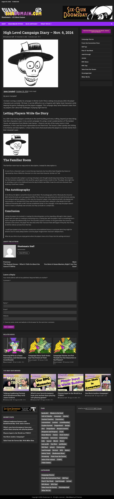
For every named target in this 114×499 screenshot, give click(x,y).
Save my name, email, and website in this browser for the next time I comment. (30, 322)
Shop (4, 24)
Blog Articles (31, 24)
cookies (55, 422)
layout (49, 441)
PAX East (45, 447)
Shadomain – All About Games (13, 17)
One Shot (54, 444)
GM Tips (84, 47)
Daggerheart (58, 425)
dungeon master (62, 428)
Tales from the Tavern (89, 69)
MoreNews (69, 497)
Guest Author (64, 435)
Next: (60, 264)
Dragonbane (51, 428)
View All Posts (23, 253)
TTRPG (59, 459)
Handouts (45, 438)
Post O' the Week (87, 50)
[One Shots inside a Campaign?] (98, 382)
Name (5, 303)
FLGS (61, 432)
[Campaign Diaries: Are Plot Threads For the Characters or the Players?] (65, 345)
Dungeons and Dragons (50, 432)
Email (5, 309)
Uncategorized (86, 73)
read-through (86, 54)
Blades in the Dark (56, 413)
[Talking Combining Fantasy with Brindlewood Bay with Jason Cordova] (16, 382)
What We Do (45, 24)
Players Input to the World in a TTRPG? (17, 433)
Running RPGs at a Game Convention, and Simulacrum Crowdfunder (14, 358)
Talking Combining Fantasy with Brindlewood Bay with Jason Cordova (14, 395)
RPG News (85, 62)
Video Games (46, 462)
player (52, 447)
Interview (53, 438)
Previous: (21, 264)
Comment (7, 280)
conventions (46, 422)
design (67, 425)
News (62, 441)
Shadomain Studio (15, 24)
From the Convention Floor (91, 43)
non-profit (45, 444)
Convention (59, 419)
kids (43, 441)
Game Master (46, 435)
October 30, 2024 (22, 91)
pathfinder (62, 444)
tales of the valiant (48, 459)
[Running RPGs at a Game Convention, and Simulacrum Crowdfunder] (15, 345)
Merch (55, 441)
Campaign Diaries (88, 39)
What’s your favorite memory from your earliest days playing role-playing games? (43, 395)
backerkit (45, 413)
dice (43, 428)
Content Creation (47, 419)
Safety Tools (46, 453)
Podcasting (60, 447)
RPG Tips (84, 66)
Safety (67, 450)
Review (55, 450)
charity (65, 416)
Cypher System (47, 425)
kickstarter (63, 438)
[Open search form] (111, 23)
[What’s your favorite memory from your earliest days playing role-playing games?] (43, 382)
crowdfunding (65, 422)
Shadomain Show (58, 453)
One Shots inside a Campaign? (96, 393)
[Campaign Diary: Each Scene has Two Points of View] (40, 345)
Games (55, 435)
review (84, 58)
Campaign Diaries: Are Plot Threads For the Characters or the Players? (64, 358)
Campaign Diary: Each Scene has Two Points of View (39, 357)
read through (46, 450)
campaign (57, 416)
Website (5, 316)
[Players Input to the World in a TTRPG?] (70, 382)
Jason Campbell (9, 91)
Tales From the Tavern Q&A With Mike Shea (18, 440)
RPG (61, 450)
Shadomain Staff (9, 37)
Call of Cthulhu (47, 416)
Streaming (45, 456)
